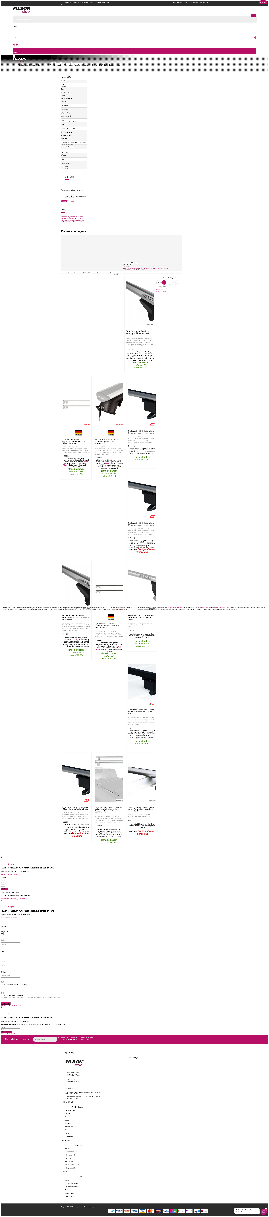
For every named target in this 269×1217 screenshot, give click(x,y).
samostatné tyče (205, 607)
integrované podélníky (175, 607)
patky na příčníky (220, 607)
